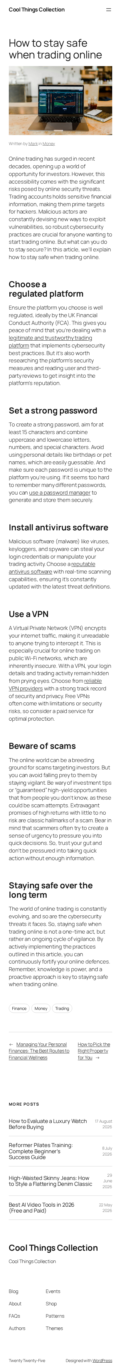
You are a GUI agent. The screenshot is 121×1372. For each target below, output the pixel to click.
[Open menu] (108, 9)
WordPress (102, 1360)
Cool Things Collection (36, 9)
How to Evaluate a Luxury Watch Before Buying (48, 1124)
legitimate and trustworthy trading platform (50, 341)
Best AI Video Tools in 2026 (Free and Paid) (41, 1208)
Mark (33, 143)
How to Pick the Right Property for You (94, 1051)
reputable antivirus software (52, 567)
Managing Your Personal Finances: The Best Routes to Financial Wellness (39, 1051)
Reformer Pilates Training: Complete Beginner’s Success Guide (41, 1151)
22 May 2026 (105, 1207)
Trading (62, 1008)
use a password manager (59, 492)
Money (49, 143)
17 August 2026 (103, 1124)
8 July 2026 (107, 1151)
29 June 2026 (107, 1180)
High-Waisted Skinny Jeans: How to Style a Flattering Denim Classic (50, 1181)
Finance (19, 1008)
